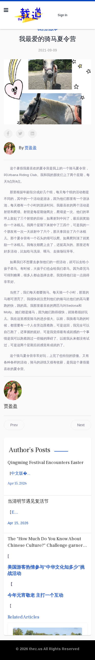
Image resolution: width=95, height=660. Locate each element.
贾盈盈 (10, 406)
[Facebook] (8, 133)
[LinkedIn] (32, 133)
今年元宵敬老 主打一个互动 (35, 595)
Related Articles (23, 617)
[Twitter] (20, 133)
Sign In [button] (62, 15)
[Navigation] (6, 10)
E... (15, 512)
